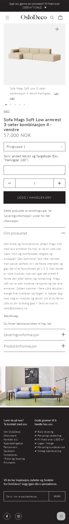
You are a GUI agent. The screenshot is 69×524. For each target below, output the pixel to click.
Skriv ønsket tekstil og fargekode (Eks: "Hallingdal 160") (31, 158)
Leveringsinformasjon (21, 334)
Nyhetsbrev (10, 454)
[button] (7, 18)
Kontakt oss (11, 439)
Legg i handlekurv (34, 197)
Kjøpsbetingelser (13, 443)
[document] (34, 62)
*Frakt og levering (14, 458)
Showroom (10, 435)
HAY (7, 111)
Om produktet (15, 233)
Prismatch (9, 462)
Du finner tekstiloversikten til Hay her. (28, 323)
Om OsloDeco (12, 431)
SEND (57, 496)
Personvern (10, 447)
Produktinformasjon (20, 346)
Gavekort (9, 450)
